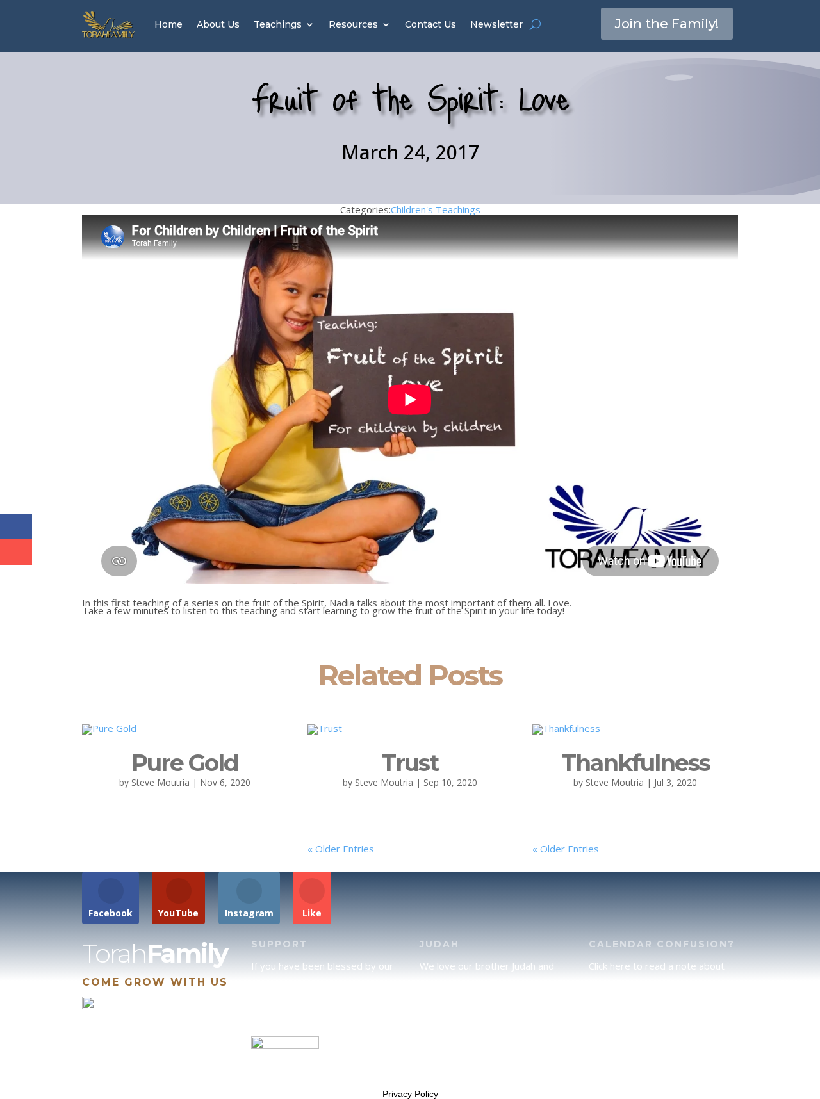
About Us (218, 24)
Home (168, 24)
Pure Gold (184, 763)
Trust (409, 763)
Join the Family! (667, 23)
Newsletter (496, 24)
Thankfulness (635, 763)
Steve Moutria (160, 782)
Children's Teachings (435, 209)
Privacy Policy (410, 1094)
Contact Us (430, 24)
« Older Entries (341, 848)
